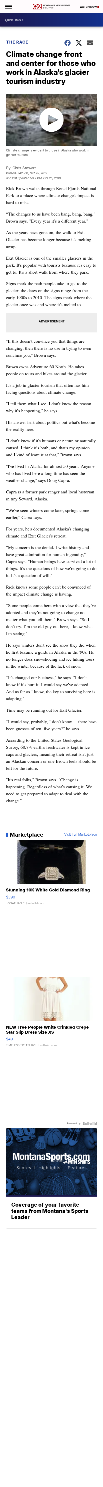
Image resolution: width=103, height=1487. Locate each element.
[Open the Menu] (8, 6)
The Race (17, 42)
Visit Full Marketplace (80, 834)
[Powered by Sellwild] (89, 1123)
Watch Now (88, 6)
